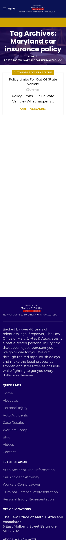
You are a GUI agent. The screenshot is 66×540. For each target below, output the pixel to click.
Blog (6, 437)
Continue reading (33, 109)
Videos (8, 445)
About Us (10, 401)
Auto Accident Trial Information (29, 470)
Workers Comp (15, 430)
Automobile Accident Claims (33, 72)
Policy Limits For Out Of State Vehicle (33, 81)
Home (31, 56)
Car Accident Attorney (21, 477)
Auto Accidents (15, 415)
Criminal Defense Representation (30, 492)
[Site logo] (37, 8)
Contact (9, 452)
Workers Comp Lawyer (21, 485)
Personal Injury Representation (28, 499)
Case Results (13, 423)
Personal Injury (15, 408)
